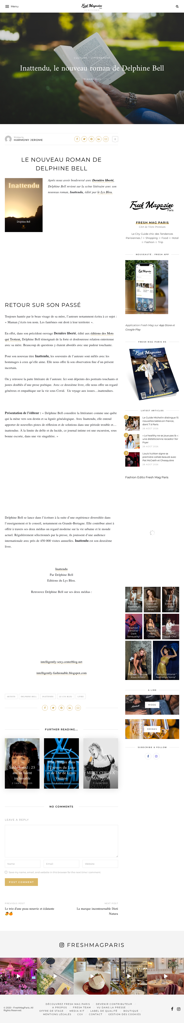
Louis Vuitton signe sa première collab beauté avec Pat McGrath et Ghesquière (159, 457)
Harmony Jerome (28, 140)
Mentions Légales (57, 1014)
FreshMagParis (96, 945)
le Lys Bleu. (105, 192)
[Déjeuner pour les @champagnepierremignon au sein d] (92, 976)
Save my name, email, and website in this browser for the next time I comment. (55, 872)
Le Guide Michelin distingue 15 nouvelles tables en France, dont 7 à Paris (160, 421)
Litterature (100, 57)
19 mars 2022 (92, 79)
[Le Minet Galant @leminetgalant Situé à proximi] (128, 976)
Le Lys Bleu (65, 696)
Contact (95, 1014)
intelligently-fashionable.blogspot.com (61, 673)
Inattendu (61, 569)
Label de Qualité (104, 1011)
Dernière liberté (103, 180)
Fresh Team (82, 1007)
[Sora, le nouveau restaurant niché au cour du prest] (165, 976)
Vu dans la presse (111, 1007)
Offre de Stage (51, 1011)
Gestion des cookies (124, 1014)
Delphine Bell (29, 696)
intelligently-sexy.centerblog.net (61, 661)
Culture (80, 57)
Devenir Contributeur (114, 1004)
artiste (11, 696)
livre (81, 696)
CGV (80, 1014)
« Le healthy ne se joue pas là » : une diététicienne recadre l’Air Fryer (160, 439)
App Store (165, 325)
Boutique (131, 1011)
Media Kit (77, 1011)
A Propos (59, 1007)
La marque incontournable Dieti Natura (97, 911)
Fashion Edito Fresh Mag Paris (146, 477)
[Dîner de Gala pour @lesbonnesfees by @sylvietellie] (18, 976)
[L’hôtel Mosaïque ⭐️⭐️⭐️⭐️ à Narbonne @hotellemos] (55, 976)
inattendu (48, 696)
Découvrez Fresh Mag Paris (68, 1004)
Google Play (133, 329)
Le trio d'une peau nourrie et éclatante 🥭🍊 (29, 911)
